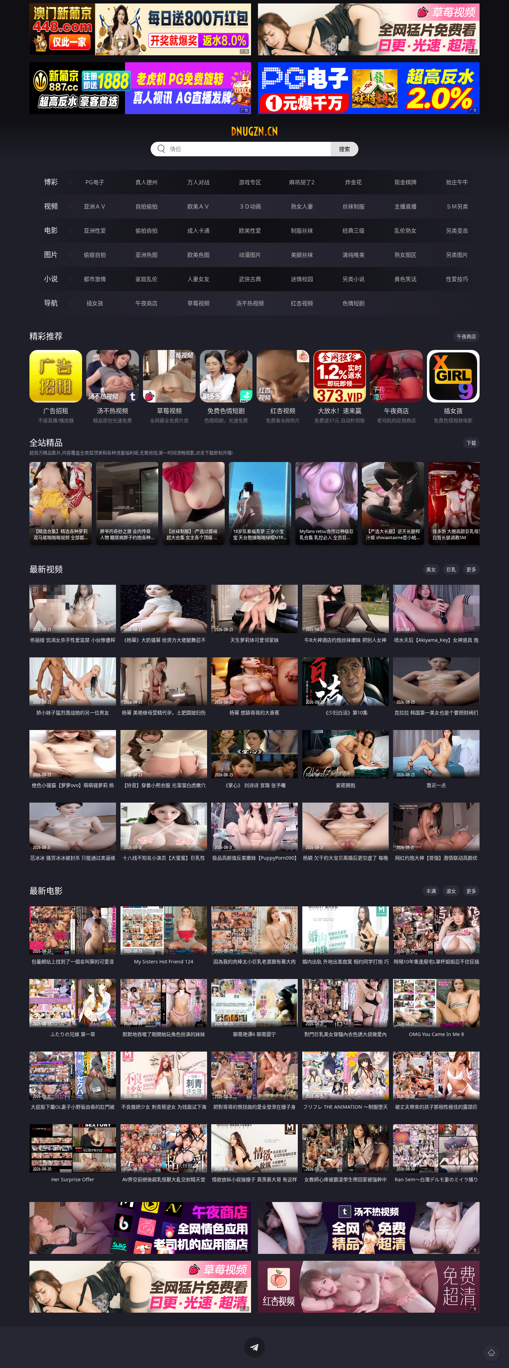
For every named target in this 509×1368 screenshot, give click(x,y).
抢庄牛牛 (457, 182)
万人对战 (198, 182)
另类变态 (457, 230)
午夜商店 (146, 303)
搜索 (344, 149)
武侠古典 (250, 279)
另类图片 (457, 255)
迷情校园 (302, 279)
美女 (431, 569)
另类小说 (353, 279)
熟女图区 (405, 255)
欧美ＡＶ (198, 206)
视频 (51, 206)
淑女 (451, 891)
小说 (51, 279)
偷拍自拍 (146, 230)
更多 (471, 569)
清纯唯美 (353, 255)
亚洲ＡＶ (95, 206)
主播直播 (405, 206)
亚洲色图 (146, 255)
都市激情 (95, 279)
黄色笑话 (405, 279)
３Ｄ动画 (250, 206)
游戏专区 (250, 182)
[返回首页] (491, 1352)
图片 (51, 254)
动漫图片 (250, 255)
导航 (51, 303)
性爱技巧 (457, 279)
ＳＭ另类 (457, 206)
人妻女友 (198, 279)
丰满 (431, 891)
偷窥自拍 (95, 255)
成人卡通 (198, 230)
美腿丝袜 (302, 255)
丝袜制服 (353, 206)
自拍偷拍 (146, 206)
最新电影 (46, 890)
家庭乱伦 (146, 279)
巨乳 (451, 569)
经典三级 (353, 230)
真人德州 (146, 182)
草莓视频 (198, 303)
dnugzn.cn (254, 131)
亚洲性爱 (95, 230)
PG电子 (95, 182)
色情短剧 (353, 303)
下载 (471, 443)
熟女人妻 (302, 206)
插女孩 (95, 303)
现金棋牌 (405, 182)
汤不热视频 (250, 303)
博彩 (51, 182)
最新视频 (46, 569)
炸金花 (353, 182)
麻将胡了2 (301, 182)
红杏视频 (302, 303)
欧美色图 (198, 255)
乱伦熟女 (405, 230)
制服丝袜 (302, 230)
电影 (51, 230)
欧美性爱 (250, 230)
